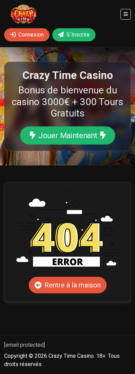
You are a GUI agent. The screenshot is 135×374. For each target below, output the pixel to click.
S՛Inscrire (78, 34)
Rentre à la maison (72, 285)
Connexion (31, 34)
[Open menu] (125, 14)
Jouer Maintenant (67, 135)
